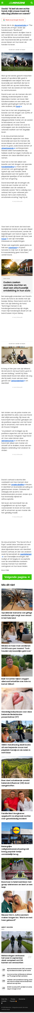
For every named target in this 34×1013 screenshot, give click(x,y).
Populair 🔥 (13, 1001)
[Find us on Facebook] (1, 1003)
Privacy (13, 999)
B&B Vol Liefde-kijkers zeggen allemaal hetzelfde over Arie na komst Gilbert (16, 681)
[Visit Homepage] (17, 3)
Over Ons (4, 999)
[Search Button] (32, 3)
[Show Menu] (2, 3)
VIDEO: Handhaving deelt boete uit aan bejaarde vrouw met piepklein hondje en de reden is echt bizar (16, 748)
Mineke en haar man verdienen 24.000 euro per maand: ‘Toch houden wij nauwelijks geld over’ (16, 648)
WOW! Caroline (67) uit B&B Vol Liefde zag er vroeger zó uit (19, 988)
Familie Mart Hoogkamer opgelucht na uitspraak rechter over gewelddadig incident (16, 816)
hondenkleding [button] (7, 167)
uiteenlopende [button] (7, 148)
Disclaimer (22, 999)
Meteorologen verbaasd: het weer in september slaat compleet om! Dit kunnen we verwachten (13, 959)
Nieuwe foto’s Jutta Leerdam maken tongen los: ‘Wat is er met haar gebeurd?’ (16, 917)
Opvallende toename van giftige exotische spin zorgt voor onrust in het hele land (16, 615)
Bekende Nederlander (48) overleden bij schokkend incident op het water (19, 969)
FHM (7, 570)
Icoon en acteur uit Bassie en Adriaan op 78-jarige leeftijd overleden (19, 975)
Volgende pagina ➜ (17, 577)
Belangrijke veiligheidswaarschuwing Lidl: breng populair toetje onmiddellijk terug (15, 850)
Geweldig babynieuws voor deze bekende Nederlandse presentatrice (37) (16, 714)
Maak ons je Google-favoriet (15, 20)
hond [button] (18, 106)
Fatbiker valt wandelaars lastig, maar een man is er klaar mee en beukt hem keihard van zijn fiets (19, 981)
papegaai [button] (13, 247)
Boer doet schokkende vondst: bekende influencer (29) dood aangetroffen (15, 783)
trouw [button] (3, 239)
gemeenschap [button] (7, 441)
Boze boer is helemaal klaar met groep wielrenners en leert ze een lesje (16, 884)
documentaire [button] (20, 25)
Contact (3, 1001)
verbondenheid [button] (17, 381)
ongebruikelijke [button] (17, 484)
